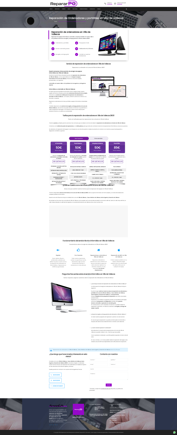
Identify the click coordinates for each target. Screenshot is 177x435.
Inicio (51, 9)
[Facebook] (50, 424)
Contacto (92, 9)
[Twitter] (54, 424)
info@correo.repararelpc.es (118, 422)
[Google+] (52, 424)
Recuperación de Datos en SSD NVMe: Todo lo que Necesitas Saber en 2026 (99, 415)
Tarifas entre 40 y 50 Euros (86, 48)
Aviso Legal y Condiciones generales (99, 432)
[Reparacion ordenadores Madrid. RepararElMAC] (63, 3)
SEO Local (75, 9)
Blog (69, 9)
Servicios (57, 9)
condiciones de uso (105, 388)
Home (55, 21)
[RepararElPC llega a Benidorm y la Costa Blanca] (92, 407)
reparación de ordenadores (55, 413)
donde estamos (121, 407)
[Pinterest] (57, 424)
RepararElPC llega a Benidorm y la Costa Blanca (99, 408)
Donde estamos (83, 9)
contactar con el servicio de (117, 410)
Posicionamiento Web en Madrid (116, 432)
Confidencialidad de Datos (57, 422)
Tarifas (63, 9)
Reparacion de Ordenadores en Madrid (70, 432)
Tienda (98, 9)
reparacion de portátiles (55, 415)
